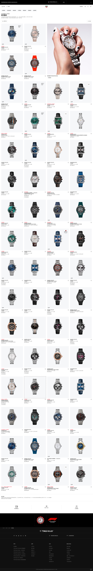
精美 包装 (46, 507)
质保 (50, 552)
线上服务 (50, 550)
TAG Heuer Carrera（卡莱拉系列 (19, 550)
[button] (88, 6)
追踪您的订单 (51, 561)
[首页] (46, 6)
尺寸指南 (50, 559)
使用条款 (68, 552)
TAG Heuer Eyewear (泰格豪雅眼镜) (20, 559)
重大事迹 (32, 548)
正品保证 (50, 557)
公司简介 (32, 546)
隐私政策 (68, 548)
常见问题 (50, 548)
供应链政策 (69, 557)
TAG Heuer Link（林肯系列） (18, 557)
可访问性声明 (69, 561)
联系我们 (50, 546)
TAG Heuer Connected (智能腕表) (19, 548)
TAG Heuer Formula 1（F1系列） (19, 552)
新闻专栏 (33, 552)
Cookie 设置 (69, 550)
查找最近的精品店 (54, 535)
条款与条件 (69, 546)
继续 (65, 2)
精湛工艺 (32, 550)
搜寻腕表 (15, 546)
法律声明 (68, 559)
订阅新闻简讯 (71, 535)
